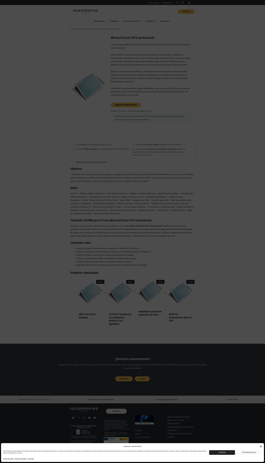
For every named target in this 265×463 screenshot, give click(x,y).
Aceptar (222, 452)
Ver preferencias (249, 452)
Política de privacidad (21, 458)
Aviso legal (31, 458)
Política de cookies (8, 458)
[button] (261, 446)
